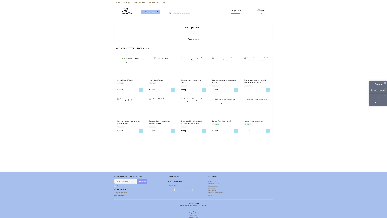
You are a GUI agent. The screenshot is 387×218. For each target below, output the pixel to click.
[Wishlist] (143, 56)
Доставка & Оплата (140, 3)
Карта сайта (211, 188)
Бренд (118, 3)
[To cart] (141, 90)
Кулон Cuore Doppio (156, 80)
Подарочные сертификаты (216, 192)
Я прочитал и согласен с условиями (131, 185)
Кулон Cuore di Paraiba (125, 80)
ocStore (197, 203)
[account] (378, 103)
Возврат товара (212, 186)
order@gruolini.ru (173, 185)
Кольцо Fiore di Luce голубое (222, 121)
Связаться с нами (213, 183)
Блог (163, 3)
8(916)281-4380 (236, 11)
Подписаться (142, 181)
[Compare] (143, 60)
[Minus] (120, 139)
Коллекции (127, 3)
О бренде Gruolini (213, 181)
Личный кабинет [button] (266, 3)
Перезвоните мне (119, 195)
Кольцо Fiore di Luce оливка (253, 121)
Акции (210, 195)
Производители (212, 190)
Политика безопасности (128, 185)
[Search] (170, 13)
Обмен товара (154, 3)
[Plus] (139, 139)
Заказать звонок (235, 13)
